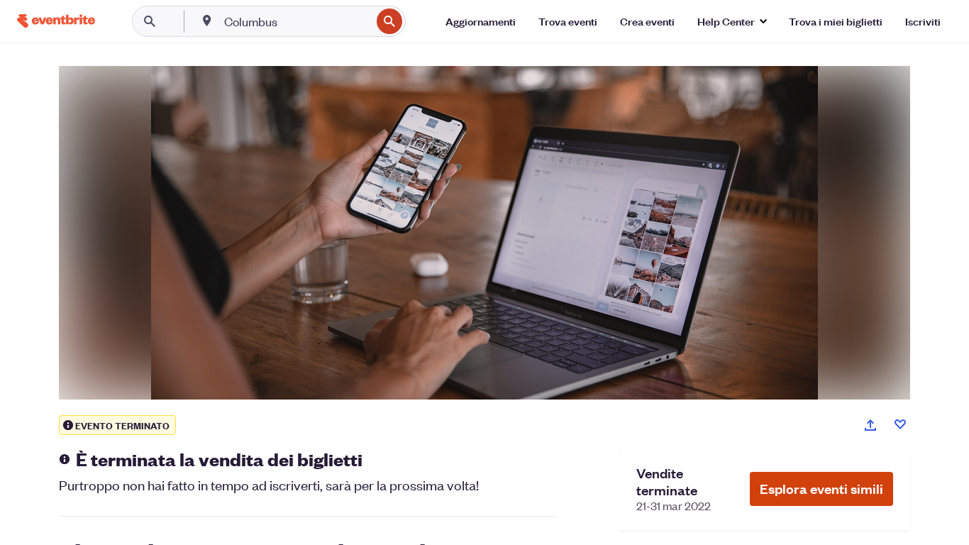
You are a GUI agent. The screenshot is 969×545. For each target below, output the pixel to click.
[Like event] (900, 424)
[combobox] (296, 21)
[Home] (56, 21)
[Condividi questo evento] (870, 425)
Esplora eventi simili (821, 488)
